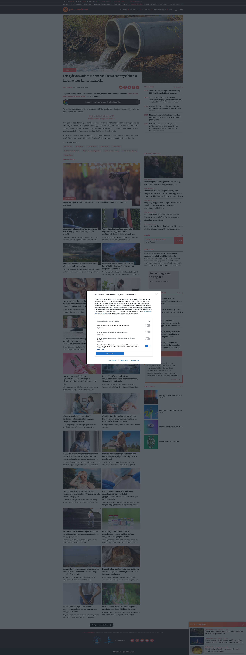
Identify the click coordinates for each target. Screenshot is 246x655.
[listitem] (123, 321)
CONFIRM (109, 353)
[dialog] (124, 327)
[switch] (147, 325)
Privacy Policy (134, 360)
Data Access (123, 360)
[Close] (157, 295)
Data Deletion (113, 360)
